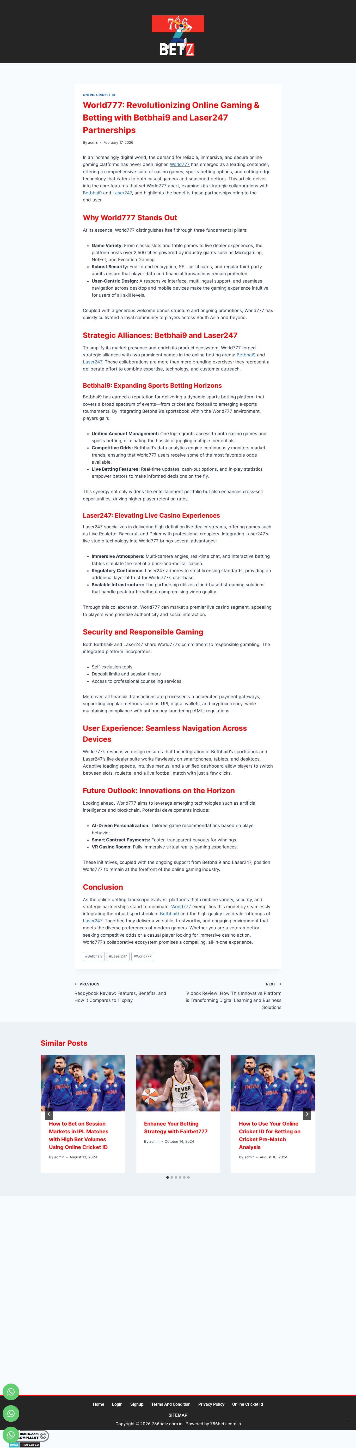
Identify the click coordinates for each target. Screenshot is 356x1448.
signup (136, 1404)
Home (98, 1404)
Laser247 (122, 192)
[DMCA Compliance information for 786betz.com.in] (178, 1436)
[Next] (307, 1114)
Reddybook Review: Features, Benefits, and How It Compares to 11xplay (120, 992)
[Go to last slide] (49, 1114)
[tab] (167, 1177)
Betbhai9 (92, 192)
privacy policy (211, 1404)
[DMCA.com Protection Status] (178, 1445)
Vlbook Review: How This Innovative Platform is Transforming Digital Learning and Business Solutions (233, 996)
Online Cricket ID (99, 95)
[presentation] (83, 1083)
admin (93, 142)
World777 (180, 164)
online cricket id (247, 1404)
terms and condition (171, 1404)
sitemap (178, 1415)
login (117, 1404)
